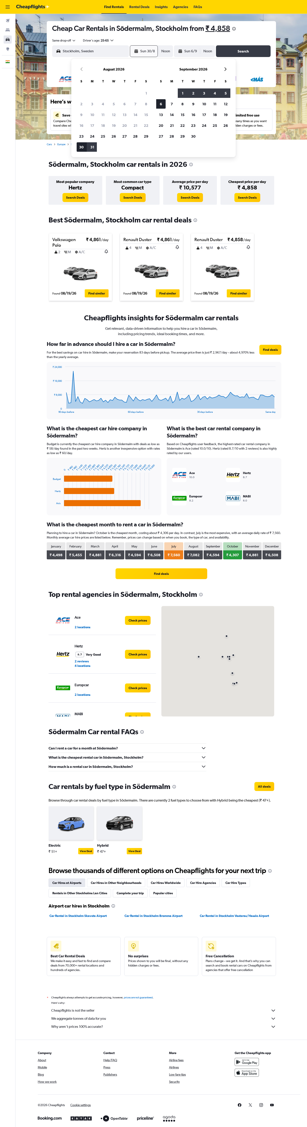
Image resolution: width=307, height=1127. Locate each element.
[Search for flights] (7, 20)
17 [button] (92, 125)
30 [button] (81, 147)
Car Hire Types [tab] (235, 883)
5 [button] (114, 104)
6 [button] (124, 104)
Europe (61, 144)
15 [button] (146, 115)
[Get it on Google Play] (247, 1062)
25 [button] (103, 136)
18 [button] (103, 125)
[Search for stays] (7, 30)
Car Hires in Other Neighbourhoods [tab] (116, 883)
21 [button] (135, 125)
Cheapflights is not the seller (72, 1010)
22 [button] (146, 125)
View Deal (86, 851)
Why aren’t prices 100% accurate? (77, 1026)
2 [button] (81, 104)
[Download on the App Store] (247, 1073)
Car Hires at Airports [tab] (66, 883)
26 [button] (113, 136)
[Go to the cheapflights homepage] (32, 7)
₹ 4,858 (217, 28)
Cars (49, 144)
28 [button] (135, 136)
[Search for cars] (7, 39)
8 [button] (146, 104)
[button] (8, 7)
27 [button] (124, 136)
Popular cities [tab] (163, 893)
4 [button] (103, 104)
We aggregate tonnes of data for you (78, 1018)
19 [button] (114, 125)
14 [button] (135, 115)
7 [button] (135, 104)
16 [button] (81, 125)
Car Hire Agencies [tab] (203, 883)
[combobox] (64, 40)
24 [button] (92, 136)
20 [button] (124, 125)
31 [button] (92, 147)
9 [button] (81, 115)
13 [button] (125, 115)
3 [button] (92, 104)
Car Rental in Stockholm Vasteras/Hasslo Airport (234, 916)
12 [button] (114, 115)
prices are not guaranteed (138, 997)
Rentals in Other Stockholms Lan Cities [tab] (79, 893)
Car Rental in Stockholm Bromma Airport (153, 916)
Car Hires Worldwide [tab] (166, 883)
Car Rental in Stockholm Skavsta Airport (78, 916)
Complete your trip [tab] (130, 893)
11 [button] (103, 115)
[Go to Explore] (7, 48)
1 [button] (146, 93)
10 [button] (92, 115)
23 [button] (81, 136)
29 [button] (146, 136)
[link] (75, 197)
